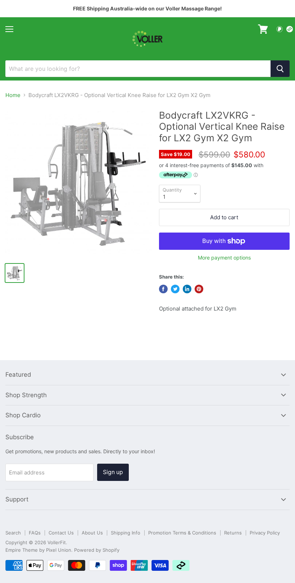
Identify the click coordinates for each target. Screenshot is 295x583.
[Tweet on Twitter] (175, 289)
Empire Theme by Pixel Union (38, 550)
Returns (233, 533)
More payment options (224, 258)
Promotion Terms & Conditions (182, 533)
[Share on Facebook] (163, 289)
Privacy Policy (265, 533)
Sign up (113, 472)
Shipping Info (125, 533)
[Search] (280, 68)
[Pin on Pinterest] (199, 289)
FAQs (35, 533)
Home (13, 95)
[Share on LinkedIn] (187, 289)
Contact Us (61, 533)
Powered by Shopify (96, 550)
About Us (92, 533)
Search (13, 533)
